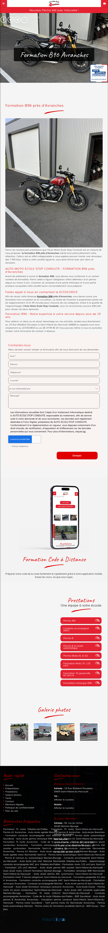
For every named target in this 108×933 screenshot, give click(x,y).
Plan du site (11, 810)
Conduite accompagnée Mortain (45, 883)
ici (84, 431)
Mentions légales (14, 804)
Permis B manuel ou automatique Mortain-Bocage (33, 857)
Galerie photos (13, 794)
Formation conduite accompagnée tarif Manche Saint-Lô (38, 835)
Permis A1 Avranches (14, 832)
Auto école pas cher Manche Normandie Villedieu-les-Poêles (53, 861)
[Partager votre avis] (25, 20)
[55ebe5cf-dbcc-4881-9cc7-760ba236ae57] (65, 732)
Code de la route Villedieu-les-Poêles (53, 896)
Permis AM (69, 620)
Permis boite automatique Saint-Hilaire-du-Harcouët (76, 854)
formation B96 (45, 296)
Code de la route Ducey (54, 841)
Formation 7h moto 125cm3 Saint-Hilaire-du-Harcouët (58, 893)
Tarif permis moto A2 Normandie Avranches (70, 902)
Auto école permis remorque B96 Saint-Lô (39, 838)
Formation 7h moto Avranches (20, 841)
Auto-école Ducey (85, 886)
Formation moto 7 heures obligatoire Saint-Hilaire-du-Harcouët (37, 877)
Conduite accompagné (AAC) (76, 629)
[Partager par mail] (17, 20)
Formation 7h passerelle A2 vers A (76, 674)
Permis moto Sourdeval (29, 902)
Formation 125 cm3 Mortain (21, 867)
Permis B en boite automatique (73, 647)
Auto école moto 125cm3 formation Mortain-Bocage (32, 870)
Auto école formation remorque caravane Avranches (44, 886)
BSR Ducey (92, 905)
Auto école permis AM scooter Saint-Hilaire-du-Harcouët (71, 867)
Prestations (11, 791)
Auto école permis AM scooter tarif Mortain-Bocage (68, 851)
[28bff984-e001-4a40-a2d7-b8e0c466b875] (42, 732)
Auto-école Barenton (93, 832)
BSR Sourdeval (83, 896)
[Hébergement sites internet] (54, 924)
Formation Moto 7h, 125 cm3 (76, 664)
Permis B (68, 638)
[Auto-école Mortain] (88, 732)
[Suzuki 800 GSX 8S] (19, 732)
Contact (9, 801)
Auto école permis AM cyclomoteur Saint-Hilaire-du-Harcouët (68, 873)
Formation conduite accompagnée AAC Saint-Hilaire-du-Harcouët (55, 880)
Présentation (12, 788)
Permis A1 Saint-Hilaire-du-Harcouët (83, 838)
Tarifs (8, 798)
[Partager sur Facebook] (3, 20)
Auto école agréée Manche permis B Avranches (54, 832)
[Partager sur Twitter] (10, 20)
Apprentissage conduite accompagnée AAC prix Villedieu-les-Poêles (54, 862)
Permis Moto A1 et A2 (75, 655)
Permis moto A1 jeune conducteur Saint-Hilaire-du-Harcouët (54, 888)
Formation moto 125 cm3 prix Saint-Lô (83, 864)
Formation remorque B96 (77, 683)
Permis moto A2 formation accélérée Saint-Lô (59, 905)
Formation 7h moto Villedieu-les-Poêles (25, 829)
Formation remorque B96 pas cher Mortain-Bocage (60, 845)
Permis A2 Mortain (27, 851)
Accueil (9, 785)
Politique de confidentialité (19, 807)
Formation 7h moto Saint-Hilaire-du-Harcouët (77, 829)
